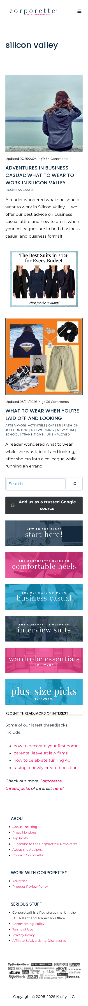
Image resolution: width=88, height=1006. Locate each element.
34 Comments (57, 159)
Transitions (33, 434)
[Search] (74, 483)
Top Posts (20, 838)
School (12, 434)
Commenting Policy (28, 924)
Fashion (71, 425)
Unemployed (58, 434)
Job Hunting (16, 430)
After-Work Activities (25, 425)
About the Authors (27, 850)
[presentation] (44, 113)
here (58, 788)
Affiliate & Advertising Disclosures (39, 941)
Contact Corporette (27, 855)
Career (54, 425)
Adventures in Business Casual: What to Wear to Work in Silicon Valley (39, 175)
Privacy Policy (23, 935)
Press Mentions (24, 832)
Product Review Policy (30, 887)
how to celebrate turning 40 (42, 760)
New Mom (65, 430)
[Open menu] (79, 11)
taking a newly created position (46, 767)
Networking (42, 430)
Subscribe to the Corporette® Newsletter (44, 844)
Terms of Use (22, 929)
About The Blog (24, 827)
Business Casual (20, 190)
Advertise (19, 881)
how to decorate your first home (46, 745)
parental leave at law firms (41, 753)
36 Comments (57, 402)
